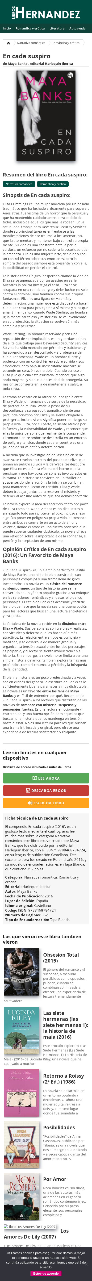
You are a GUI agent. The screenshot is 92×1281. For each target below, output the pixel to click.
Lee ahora (48, 778)
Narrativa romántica (31, 43)
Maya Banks (17, 63)
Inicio (7, 28)
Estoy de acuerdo (46, 1273)
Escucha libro (48, 802)
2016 (49, 896)
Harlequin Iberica (59, 63)
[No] (86, 1264)
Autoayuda (77, 28)
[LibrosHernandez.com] (46, 13)
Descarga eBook (49, 790)
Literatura (57, 28)
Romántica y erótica (30, 28)
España (42, 900)
